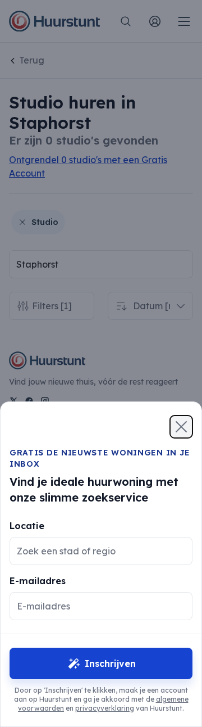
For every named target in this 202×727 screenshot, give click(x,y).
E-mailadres (38, 580)
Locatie (27, 525)
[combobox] (92, 551)
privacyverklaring (104, 708)
